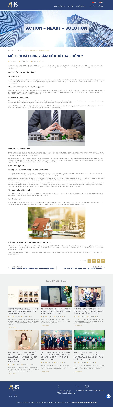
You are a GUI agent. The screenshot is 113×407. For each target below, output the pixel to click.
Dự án (70, 6)
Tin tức (91, 6)
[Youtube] (15, 395)
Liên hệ (100, 6)
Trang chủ (11, 50)
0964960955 (80, 390)
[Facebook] (10, 395)
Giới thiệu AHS (59, 6)
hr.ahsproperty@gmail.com (94, 390)
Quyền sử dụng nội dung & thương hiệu (84, 402)
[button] (89, 261)
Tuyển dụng (81, 6)
